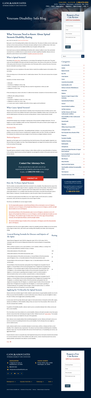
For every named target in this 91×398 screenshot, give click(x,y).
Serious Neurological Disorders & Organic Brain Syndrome (71, 150)
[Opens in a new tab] (8, 373)
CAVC (84, 6)
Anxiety (63, 68)
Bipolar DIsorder (65, 71)
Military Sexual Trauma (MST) (68, 127)
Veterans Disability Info (14, 389)
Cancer (63, 79)
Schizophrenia (65, 146)
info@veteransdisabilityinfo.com (18, 369)
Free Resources (78, 4)
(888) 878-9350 (34, 172)
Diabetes (64, 93)
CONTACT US (32, 178)
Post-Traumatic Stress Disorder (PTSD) (70, 132)
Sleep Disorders (65, 161)
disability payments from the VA (35, 53)
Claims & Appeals (69, 4)
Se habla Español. (63, 2)
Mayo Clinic (17, 60)
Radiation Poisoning (66, 141)
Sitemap (34, 389)
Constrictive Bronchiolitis (67, 82)
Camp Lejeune (65, 76)
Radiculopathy (65, 144)
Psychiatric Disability (66, 138)
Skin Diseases (65, 158)
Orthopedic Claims (66, 129)
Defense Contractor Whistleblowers (70, 87)
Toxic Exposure (65, 172)
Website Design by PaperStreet (43, 389)
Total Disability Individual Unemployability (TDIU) (71, 168)
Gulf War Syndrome (66, 109)
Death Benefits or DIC (67, 85)
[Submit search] (82, 56)
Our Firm (56, 4)
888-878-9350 (83, 2)
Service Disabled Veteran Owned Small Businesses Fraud (71, 155)
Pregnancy (64, 135)
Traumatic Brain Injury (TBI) (68, 174)
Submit (68, 47)
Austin (49, 381)
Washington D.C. (10, 381)
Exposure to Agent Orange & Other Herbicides (70, 97)
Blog (83, 4)
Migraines (68, 6)
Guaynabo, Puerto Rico (25, 381)
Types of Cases (62, 4)
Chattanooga (39, 381)
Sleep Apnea (59, 6)
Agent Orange (77, 6)
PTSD (47, 6)
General (63, 103)
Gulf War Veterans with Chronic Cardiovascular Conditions (69, 113)
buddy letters (48, 314)
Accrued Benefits (66, 65)
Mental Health (65, 121)
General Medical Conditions (68, 106)
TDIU (52, 6)
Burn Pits (64, 73)
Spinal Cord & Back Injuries (23, 40)
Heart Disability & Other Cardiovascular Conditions (71, 117)
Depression (64, 90)
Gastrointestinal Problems (68, 101)
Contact (86, 4)
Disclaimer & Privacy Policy (26, 389)
